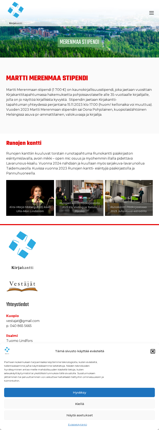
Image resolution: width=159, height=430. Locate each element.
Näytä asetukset (79, 415)
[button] (153, 351)
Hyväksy (79, 392)
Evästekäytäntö (77, 424)
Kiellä (79, 404)
